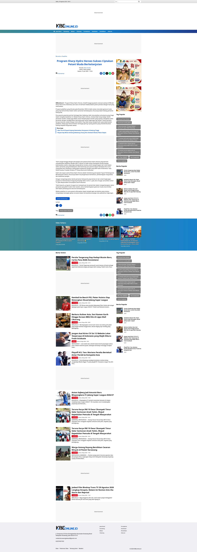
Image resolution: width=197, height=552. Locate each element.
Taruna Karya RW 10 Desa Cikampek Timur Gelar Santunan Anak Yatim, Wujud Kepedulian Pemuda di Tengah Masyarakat (91, 412)
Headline (64, 56)
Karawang (66, 31)
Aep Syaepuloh (135, 157)
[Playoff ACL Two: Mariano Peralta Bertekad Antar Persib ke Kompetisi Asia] (120, 211)
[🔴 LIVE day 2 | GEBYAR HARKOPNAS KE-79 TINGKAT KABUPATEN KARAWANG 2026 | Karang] (131, 232)
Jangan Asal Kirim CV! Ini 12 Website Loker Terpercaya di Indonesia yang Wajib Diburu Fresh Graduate (131, 200)
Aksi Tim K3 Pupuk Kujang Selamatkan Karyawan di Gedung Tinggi (78, 130)
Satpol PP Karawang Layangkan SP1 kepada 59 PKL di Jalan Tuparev (65, 240)
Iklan (57, 548)
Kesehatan (94, 31)
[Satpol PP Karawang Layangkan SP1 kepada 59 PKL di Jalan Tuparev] (66, 232)
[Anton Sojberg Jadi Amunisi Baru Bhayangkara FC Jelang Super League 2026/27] (63, 398)
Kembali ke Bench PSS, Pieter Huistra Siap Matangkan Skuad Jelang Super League (132, 181)
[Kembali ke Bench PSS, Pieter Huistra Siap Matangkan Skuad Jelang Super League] (120, 182)
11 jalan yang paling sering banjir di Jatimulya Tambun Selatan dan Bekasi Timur (128, 133)
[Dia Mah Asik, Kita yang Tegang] (109, 232)
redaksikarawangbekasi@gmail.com (66, 538)
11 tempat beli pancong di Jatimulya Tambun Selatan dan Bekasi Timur (128, 139)
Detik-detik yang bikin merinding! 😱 (84, 240)
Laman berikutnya (62, 198)
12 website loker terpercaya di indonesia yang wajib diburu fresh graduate (127, 145)
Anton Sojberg (122, 161)
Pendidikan (103, 31)
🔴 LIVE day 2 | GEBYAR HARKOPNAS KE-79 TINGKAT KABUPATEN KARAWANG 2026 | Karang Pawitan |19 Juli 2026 (130, 241)
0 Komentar (60, 73)
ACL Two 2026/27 (122, 157)
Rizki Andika (87, 68)
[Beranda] (54, 31)
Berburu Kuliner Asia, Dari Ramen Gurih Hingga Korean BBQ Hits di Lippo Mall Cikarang (132, 190)
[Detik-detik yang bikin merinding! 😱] (87, 232)
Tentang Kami (74, 548)
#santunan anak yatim (124, 122)
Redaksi (81, 548)
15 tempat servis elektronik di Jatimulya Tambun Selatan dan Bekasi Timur (128, 152)
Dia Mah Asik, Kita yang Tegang (109, 239)
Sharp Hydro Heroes (66, 210)
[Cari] (139, 1)
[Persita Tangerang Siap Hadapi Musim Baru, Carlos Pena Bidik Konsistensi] (120, 172)
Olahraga (74, 263)
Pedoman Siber (64, 548)
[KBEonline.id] (67, 26)
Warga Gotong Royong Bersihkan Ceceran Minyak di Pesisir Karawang (91, 448)
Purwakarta (87, 31)
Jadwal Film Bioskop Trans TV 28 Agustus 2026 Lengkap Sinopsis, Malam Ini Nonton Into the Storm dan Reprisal (93, 490)
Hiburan (110, 31)
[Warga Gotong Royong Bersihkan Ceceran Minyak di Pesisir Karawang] (63, 453)
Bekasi (72, 31)
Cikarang (79, 31)
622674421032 (60, 541)
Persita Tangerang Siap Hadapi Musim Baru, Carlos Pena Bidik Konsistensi (132, 171)
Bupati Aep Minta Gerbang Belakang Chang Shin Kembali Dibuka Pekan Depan (82, 132)
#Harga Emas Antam (124, 119)
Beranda (58, 56)
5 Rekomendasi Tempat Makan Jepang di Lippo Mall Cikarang (127, 127)
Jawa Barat (58, 31)
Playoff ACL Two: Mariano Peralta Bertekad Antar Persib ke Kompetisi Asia (132, 210)
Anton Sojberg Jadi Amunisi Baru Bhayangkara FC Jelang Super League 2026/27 (93, 393)
